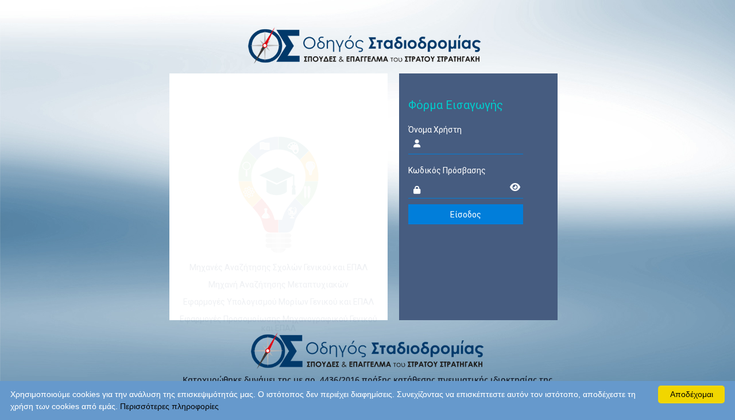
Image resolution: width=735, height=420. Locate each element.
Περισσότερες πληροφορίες (169, 406)
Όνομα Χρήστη (435, 129)
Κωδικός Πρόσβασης (447, 170)
